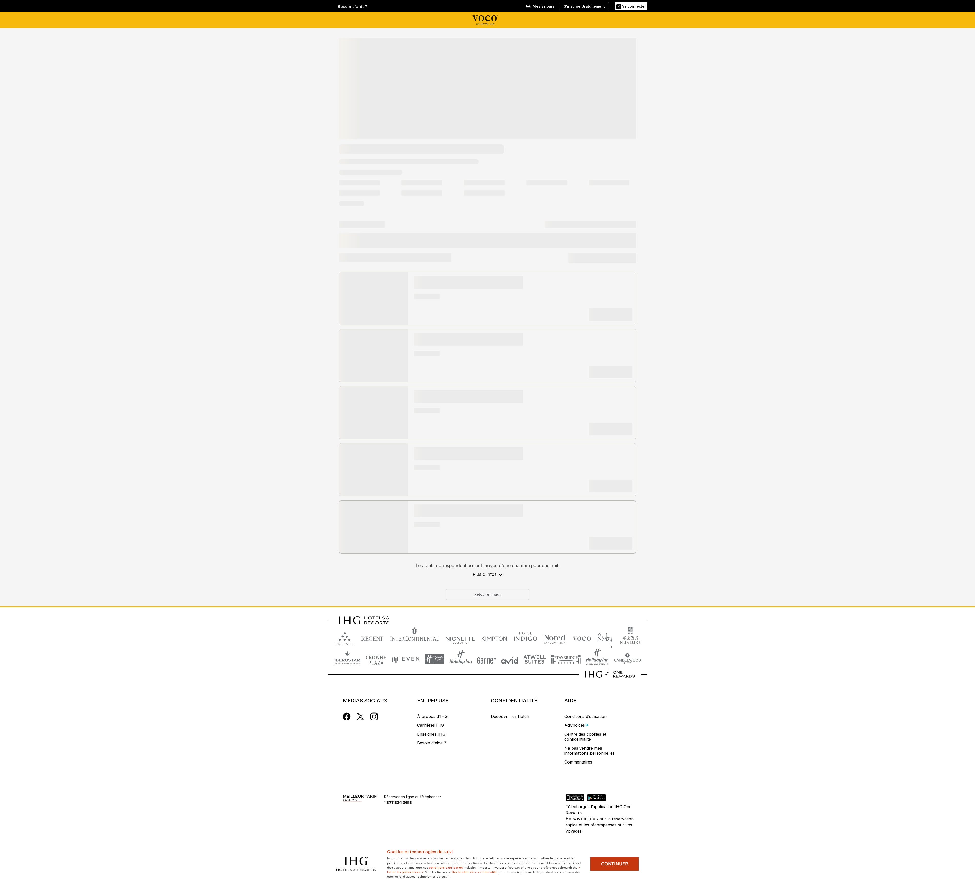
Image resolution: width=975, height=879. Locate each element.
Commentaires (578, 762)
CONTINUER (614, 863)
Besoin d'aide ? (431, 742)
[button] (631, 6)
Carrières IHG (430, 725)
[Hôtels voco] (487, 20)
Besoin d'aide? (352, 7)
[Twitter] (360, 716)
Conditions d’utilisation (585, 716)
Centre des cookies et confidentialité (585, 737)
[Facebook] (347, 716)
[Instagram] (374, 716)
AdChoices (574, 725)
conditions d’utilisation (446, 867)
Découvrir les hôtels (510, 716)
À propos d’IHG (432, 716)
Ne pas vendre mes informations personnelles (589, 750)
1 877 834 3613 (398, 802)
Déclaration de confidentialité (474, 871)
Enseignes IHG (431, 734)
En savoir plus (582, 818)
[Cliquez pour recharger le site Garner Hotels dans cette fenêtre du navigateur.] (486, 659)
